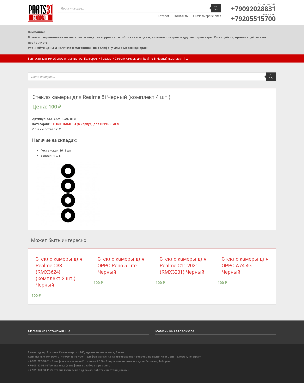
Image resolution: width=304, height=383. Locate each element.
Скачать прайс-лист (207, 16)
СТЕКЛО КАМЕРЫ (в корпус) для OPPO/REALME (85, 124)
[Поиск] (216, 8)
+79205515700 (253, 18)
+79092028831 (253, 8)
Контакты (181, 16)
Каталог (163, 16)
